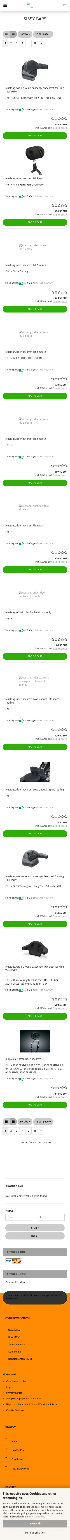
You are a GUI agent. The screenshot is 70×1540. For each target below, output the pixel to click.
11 (35, 43)
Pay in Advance (20, 1468)
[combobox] (25, 34)
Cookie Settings (15, 1410)
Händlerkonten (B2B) (20, 1358)
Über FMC (14, 1337)
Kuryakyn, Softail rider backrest (23, 1059)
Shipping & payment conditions (23, 1398)
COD (14, 1440)
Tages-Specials (16, 1344)
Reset (35, 1235)
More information (35, 1532)
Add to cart (35, 135)
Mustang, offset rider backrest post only (28, 612)
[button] (6, 34)
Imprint (10, 1387)
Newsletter (14, 1330)
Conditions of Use (16, 1381)
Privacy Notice (36, 1516)
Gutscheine (14, 1351)
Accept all (35, 1523)
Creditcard (18, 1459)
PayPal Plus (18, 1450)
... (28, 43)
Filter (35, 1227)
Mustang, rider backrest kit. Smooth (25, 265)
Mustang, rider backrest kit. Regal (24, 178)
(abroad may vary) (44, 109)
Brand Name (14, 1186)
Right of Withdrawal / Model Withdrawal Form (32, 1404)
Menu (5, 5)
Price (9, 1210)
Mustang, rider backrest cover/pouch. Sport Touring (34, 789)
